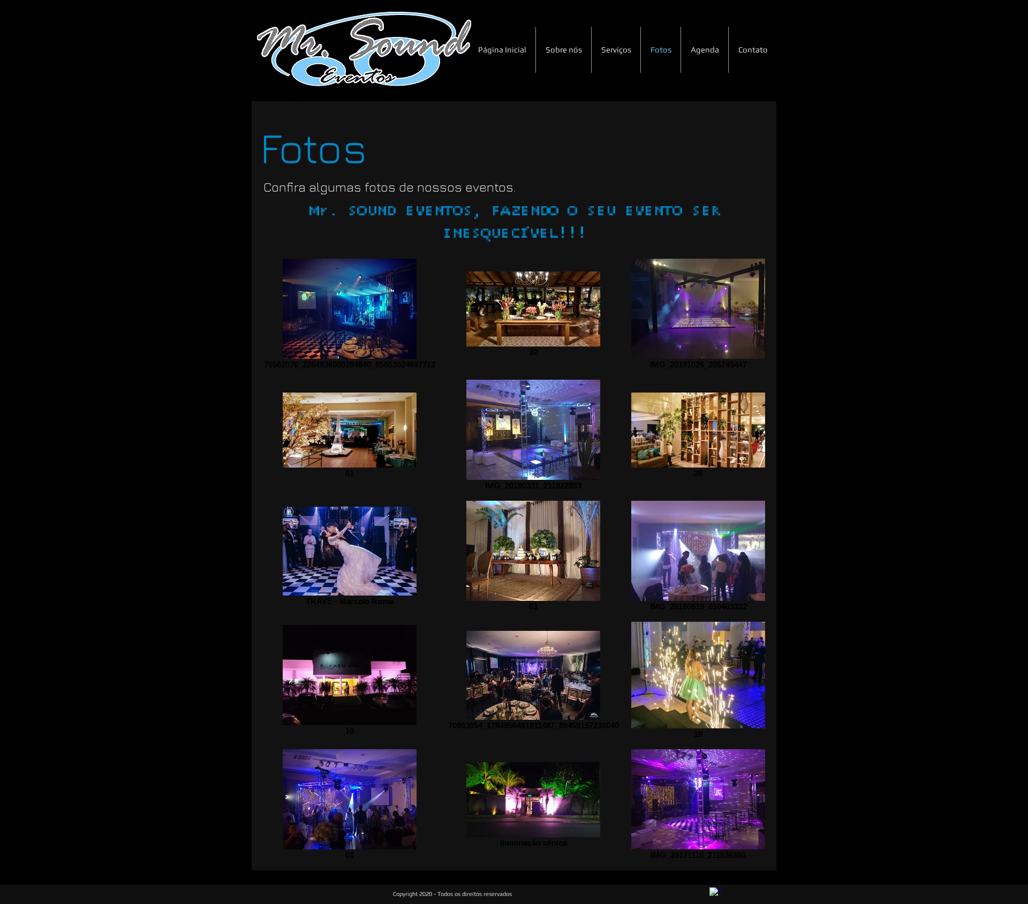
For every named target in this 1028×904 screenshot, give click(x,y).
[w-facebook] (716, 894)
